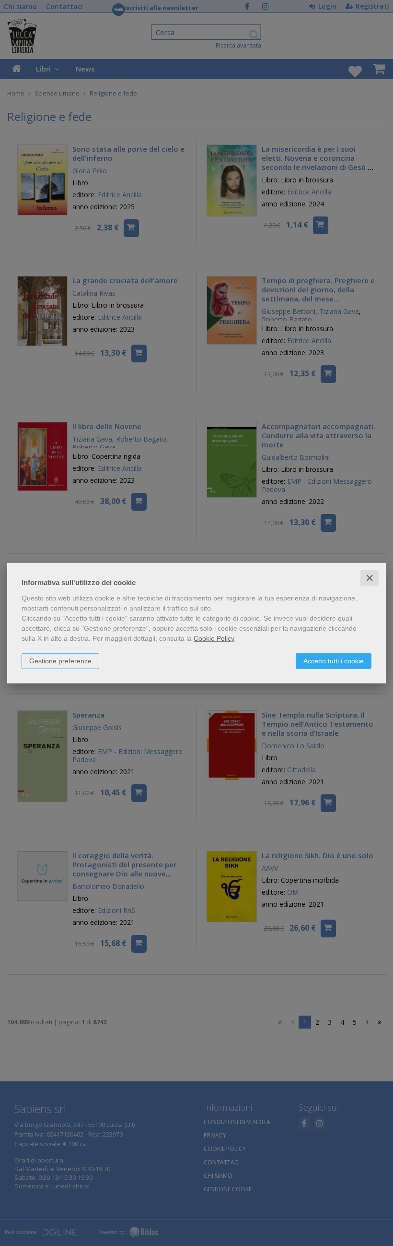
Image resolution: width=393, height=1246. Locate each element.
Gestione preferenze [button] (60, 660)
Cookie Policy (214, 638)
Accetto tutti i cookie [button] (333, 660)
